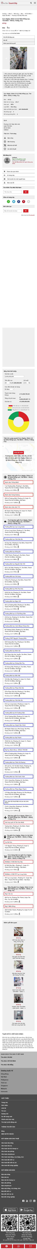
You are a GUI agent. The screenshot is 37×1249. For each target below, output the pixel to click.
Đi (25, 192)
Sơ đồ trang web (6, 1116)
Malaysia (4, 1088)
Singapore (4, 1085)
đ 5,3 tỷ (18, 1021)
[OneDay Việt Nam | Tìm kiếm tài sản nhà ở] (9, 3)
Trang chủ (4, 1102)
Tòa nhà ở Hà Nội (6, 1057)
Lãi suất (26, 380)
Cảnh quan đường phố (9, 43)
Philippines (4, 1080)
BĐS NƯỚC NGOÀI (7, 1134)
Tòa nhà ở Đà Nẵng (7, 1064)
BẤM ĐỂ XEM (18, 452)
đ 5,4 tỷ (18, 954)
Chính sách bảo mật (7, 1119)
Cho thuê (7, 1143)
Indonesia (4, 1091)
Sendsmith (32, 215)
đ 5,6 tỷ (18, 1004)
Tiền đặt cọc (8, 380)
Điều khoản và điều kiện (28, 1240)
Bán (5, 1174)
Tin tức (3, 1111)
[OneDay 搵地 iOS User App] (10, 1210)
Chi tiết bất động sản (8, 37)
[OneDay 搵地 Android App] (27, 1210)
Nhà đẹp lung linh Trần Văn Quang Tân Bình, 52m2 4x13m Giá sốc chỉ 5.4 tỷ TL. (18, 976)
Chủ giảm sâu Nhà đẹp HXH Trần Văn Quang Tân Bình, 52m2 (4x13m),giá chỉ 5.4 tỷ (18, 959)
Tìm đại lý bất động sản (9, 1122)
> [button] (31, 58)
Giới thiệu (4, 1105)
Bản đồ (5, 40)
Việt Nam (4, 1077)
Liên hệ (3, 1108)
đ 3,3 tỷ (18, 938)
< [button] (6, 58)
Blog (2, 1131)
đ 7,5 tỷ (18, 988)
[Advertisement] (18, 236)
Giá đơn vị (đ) (9, 374)
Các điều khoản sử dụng (12, 387)
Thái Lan (4, 1082)
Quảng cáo (4, 1113)
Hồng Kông (4, 1074)
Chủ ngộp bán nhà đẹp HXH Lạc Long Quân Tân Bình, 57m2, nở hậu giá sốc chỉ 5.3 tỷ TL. (18, 1026)
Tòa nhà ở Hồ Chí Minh (8, 1061)
